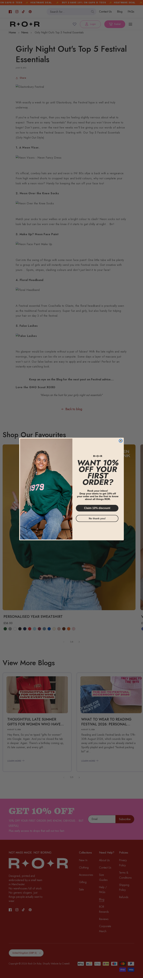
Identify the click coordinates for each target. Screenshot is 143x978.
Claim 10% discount (97, 508)
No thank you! (97, 518)
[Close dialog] (120, 441)
